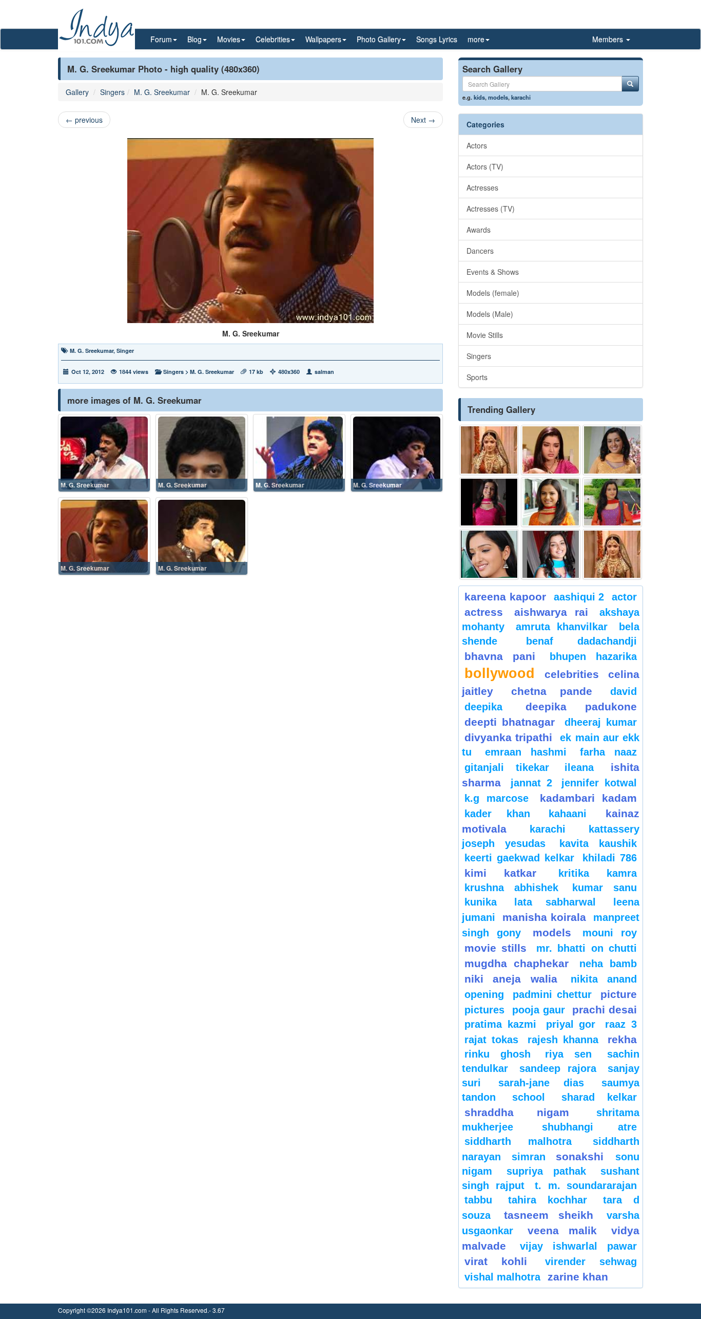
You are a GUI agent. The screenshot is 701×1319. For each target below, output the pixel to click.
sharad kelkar (599, 1097)
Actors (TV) (484, 166)
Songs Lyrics (436, 39)
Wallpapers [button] (323, 39)
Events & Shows (492, 272)
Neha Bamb (608, 963)
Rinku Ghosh (497, 1054)
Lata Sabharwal (555, 902)
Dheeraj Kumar (600, 722)
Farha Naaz (608, 752)
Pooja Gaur (538, 1009)
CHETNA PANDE (552, 691)
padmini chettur (552, 994)
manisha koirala (544, 917)
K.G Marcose (496, 798)
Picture (618, 994)
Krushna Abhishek (511, 887)
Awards (478, 229)
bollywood (499, 673)
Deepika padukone (581, 706)
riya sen (573, 1054)
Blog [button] (194, 39)
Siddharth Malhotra (518, 1141)
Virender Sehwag (591, 1261)
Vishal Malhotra (502, 1277)
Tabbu (478, 1199)
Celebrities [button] (273, 39)
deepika (483, 706)
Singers (112, 92)
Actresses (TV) (490, 208)
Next (423, 120)
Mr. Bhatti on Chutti (586, 948)
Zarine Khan (578, 1277)
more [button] (476, 39)
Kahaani (568, 813)
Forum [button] (161, 39)
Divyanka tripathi (508, 737)
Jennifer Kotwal (599, 782)
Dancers (480, 251)
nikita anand (604, 979)
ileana (585, 767)
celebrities (571, 674)
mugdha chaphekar (516, 963)
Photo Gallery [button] (379, 39)
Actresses (482, 187)
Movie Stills (484, 335)
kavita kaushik (598, 843)
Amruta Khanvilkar (562, 626)
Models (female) (492, 293)
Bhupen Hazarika (593, 656)
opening (484, 994)
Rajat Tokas (491, 1039)
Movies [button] (228, 39)
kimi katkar (500, 873)
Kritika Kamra (597, 873)
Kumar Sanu (604, 887)
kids (479, 97)
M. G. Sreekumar (162, 92)
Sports (477, 377)
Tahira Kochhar (548, 1199)
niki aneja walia (510, 979)
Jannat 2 (531, 782)
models (498, 97)
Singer (125, 350)
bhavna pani (499, 656)
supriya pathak (546, 1171)
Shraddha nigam (516, 1112)
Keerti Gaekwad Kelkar (519, 857)
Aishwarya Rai (551, 612)
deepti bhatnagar (509, 722)
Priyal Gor (571, 1024)
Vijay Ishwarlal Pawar (578, 1246)
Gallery (77, 92)
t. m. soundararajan (586, 1185)
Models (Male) (489, 314)
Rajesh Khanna (563, 1039)
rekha (622, 1039)
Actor (624, 596)
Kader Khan (497, 813)
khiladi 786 (609, 857)
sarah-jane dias (540, 1082)
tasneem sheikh (548, 1215)
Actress (483, 612)
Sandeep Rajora (557, 1068)
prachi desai (604, 1009)
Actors (476, 145)
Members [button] (608, 39)
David (623, 691)
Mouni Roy (609, 932)
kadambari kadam (588, 798)
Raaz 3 (621, 1024)
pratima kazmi (500, 1024)
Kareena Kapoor (505, 596)
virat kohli (495, 1261)
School (528, 1097)
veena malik (562, 1230)
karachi (521, 97)
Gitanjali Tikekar (506, 767)
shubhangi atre (589, 1127)
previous (84, 120)
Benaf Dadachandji (581, 641)
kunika (480, 902)
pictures (484, 1009)
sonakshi (583, 1156)
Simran (529, 1156)
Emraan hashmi (526, 752)
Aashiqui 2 (579, 596)
